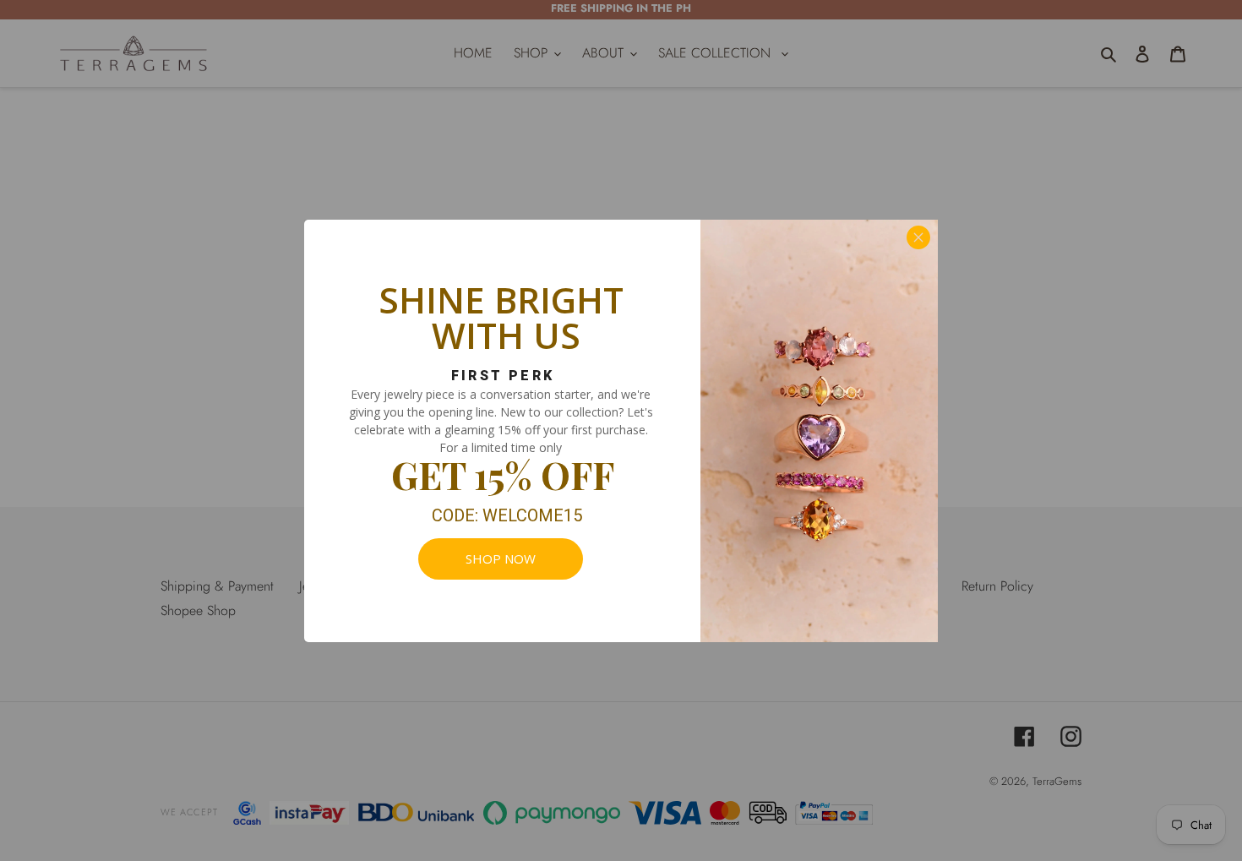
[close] (918, 237)
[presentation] (500, 559)
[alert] (621, 431)
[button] (918, 237)
